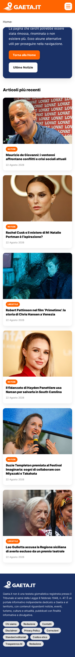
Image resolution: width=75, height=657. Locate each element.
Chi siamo (11, 623)
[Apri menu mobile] (68, 6)
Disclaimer (11, 630)
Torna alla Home (24, 55)
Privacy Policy (32, 630)
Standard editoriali (15, 637)
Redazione (29, 623)
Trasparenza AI (13, 643)
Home (7, 22)
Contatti (47, 623)
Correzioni (52, 630)
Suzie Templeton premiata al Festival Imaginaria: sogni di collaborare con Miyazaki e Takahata (34, 469)
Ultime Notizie (23, 67)
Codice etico (40, 637)
